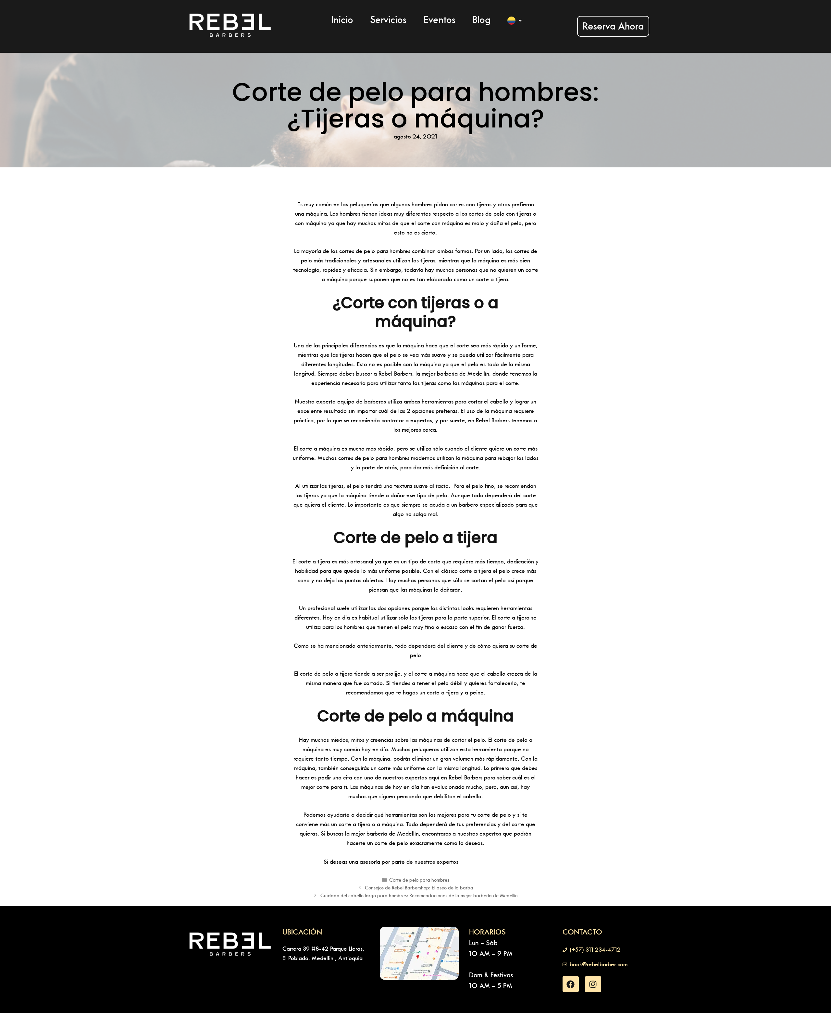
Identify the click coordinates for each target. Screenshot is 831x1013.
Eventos (439, 20)
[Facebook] (571, 984)
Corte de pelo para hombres (419, 880)
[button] (514, 20)
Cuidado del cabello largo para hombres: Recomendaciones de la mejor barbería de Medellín (419, 895)
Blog (481, 20)
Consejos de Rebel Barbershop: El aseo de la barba (419, 888)
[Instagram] (593, 984)
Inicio (342, 20)
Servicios (388, 20)
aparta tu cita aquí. (484, 861)
